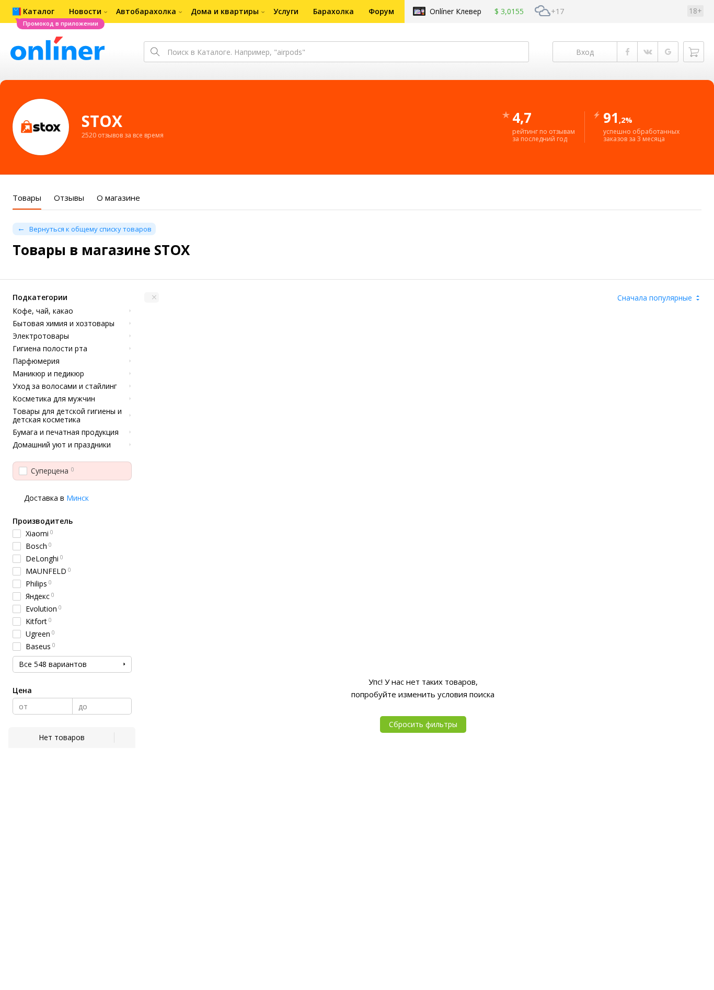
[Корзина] (693, 51)
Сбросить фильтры (423, 724)
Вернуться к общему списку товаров (90, 229)
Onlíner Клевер (455, 11)
